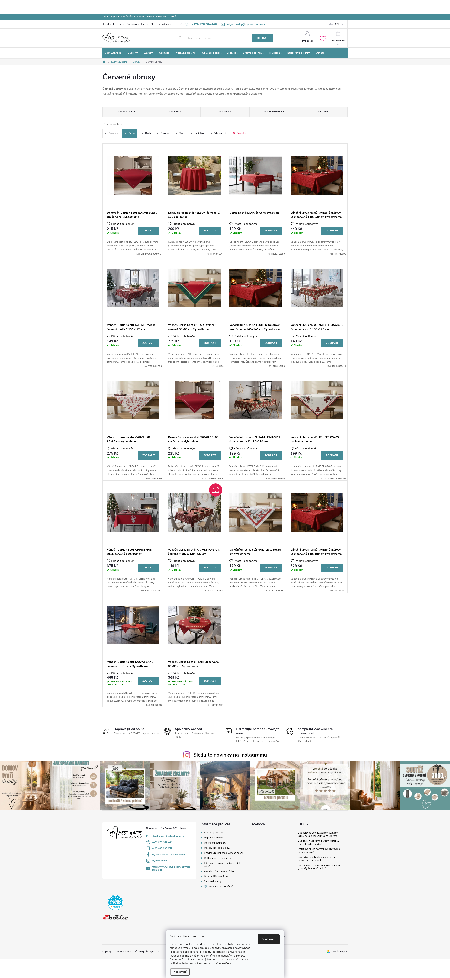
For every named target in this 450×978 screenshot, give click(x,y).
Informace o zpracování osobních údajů (222, 864)
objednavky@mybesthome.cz (168, 836)
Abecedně (323, 111)
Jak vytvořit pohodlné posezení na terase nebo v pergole (316, 858)
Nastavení (180, 972)
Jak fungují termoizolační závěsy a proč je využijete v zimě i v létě (319, 866)
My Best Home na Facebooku (168, 854)
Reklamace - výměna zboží (218, 858)
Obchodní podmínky (160, 24)
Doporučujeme (127, 111)
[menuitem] (114, 53)
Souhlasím (268, 939)
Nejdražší (225, 111)
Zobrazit (148, 230)
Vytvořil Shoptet (339, 951)
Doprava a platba (135, 24)
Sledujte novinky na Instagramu (230, 754)
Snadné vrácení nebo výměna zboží (223, 853)
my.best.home (159, 860)
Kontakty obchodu (111, 24)
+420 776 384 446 (162, 842)
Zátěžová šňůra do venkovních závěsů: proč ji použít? (319, 850)
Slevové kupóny (212, 881)
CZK (337, 24)
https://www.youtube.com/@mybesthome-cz (171, 868)
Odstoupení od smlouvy (217, 848)
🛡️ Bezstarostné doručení (218, 886)
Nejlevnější (175, 111)
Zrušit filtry (242, 133)
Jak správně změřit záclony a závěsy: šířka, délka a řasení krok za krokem (318, 834)
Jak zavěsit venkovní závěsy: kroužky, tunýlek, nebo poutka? (318, 842)
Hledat (262, 38)
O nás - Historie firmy (216, 876)
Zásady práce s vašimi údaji (219, 871)
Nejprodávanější (274, 111)
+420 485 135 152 (162, 848)
